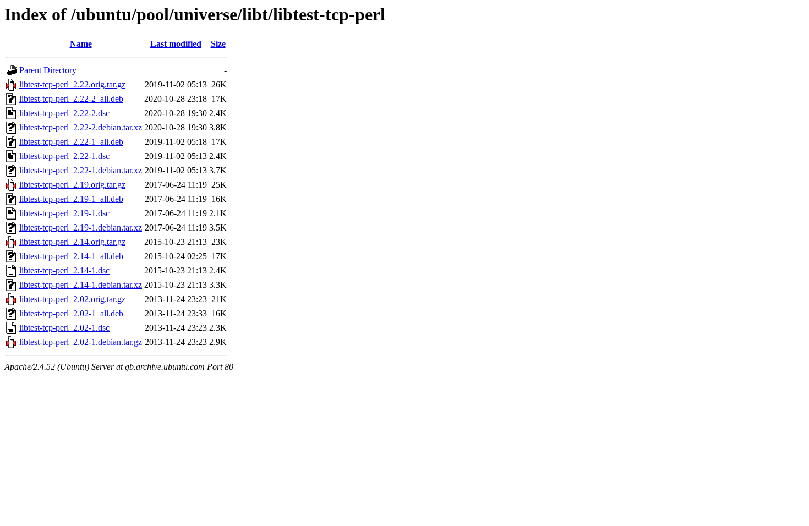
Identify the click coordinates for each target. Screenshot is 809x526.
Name (81, 43)
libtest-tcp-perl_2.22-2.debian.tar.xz (80, 127)
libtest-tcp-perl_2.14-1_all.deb (71, 256)
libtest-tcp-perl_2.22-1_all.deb (71, 141)
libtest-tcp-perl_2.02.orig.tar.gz (72, 299)
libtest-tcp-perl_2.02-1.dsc (64, 327)
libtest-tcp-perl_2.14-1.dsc (64, 270)
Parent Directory (47, 70)
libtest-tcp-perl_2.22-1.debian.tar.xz (80, 170)
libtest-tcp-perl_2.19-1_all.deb (71, 199)
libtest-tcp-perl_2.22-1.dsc (64, 156)
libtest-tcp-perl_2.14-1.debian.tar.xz (80, 284)
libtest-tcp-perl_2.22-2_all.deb (71, 98)
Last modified (175, 43)
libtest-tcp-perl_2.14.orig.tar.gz (72, 241)
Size (218, 43)
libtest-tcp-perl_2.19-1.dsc (64, 213)
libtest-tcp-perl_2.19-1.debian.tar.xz (80, 227)
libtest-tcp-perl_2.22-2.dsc (64, 113)
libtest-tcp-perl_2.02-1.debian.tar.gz (80, 342)
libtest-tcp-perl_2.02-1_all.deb (71, 313)
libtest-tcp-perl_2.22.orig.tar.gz (72, 84)
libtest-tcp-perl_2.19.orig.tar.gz (72, 184)
